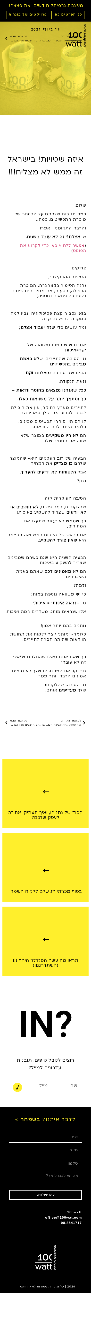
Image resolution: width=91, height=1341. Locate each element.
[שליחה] (17, 1087)
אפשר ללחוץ (71, 246)
